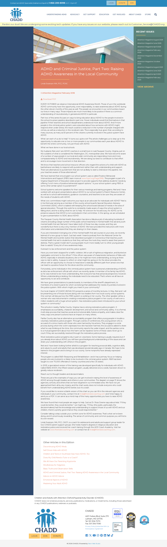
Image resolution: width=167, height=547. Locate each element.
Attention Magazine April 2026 (149, 47)
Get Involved (119, 14)
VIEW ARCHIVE (145, 87)
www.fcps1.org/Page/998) (93, 178)
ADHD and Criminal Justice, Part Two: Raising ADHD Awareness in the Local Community (81, 472)
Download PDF (49, 99)
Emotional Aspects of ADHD (55, 480)
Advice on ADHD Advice (53, 476)
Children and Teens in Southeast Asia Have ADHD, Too (66, 454)
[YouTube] (94, 535)
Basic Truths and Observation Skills (58, 469)
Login (111, 3)
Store (148, 14)
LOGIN (34, 536)
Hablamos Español (40, 3)
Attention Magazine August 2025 (150, 67)
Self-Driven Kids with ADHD (55, 450)
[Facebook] (87, 535)
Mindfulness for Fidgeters (54, 465)
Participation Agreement (94, 529)
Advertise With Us (102, 526)
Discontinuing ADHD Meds (55, 446)
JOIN (45, 536)
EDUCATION (104, 14)
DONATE (57, 536)
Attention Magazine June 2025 (149, 71)
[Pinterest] (101, 535)
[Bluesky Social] (108, 535)
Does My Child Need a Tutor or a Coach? (60, 457)
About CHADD (135, 14)
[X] (90, 535)
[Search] (155, 14)
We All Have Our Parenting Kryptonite (59, 461)
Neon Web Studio (94, 543)
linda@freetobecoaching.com (92, 394)
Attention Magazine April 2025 (149, 74)
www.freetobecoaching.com (62, 430)
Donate (122, 3)
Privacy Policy (90, 526)
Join (132, 3)
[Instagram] (98, 535)
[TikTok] (112, 535)
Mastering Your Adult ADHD (55, 483)
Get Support (89, 14)
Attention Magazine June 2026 (149, 43)
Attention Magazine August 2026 (150, 40)
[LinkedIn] (105, 535)
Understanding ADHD (57, 14)
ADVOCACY (75, 14)
